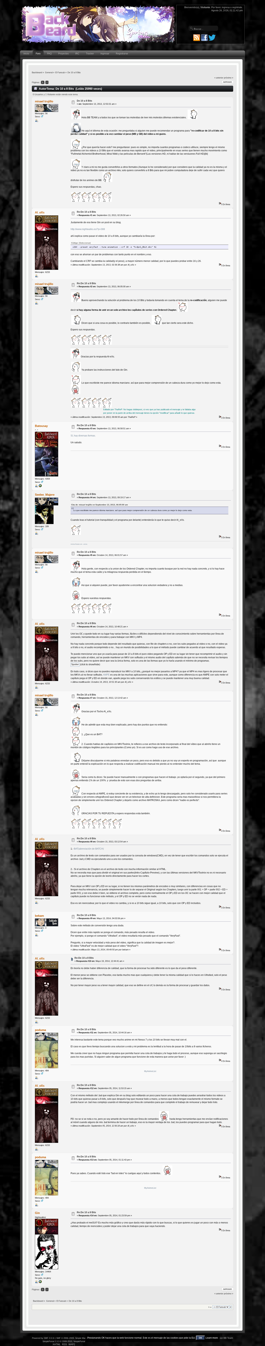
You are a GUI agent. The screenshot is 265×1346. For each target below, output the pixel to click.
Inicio (26, 53)
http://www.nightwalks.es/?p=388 (88, 229)
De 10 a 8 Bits (84, 100)
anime (85, 544)
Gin (37, 1213)
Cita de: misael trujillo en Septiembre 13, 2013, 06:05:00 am (99, 505)
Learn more (212, 1337)
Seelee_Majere (45, 494)
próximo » (228, 78)
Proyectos (63, 53)
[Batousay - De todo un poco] (40, 486)
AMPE (106, 674)
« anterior (218, 78)
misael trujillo (44, 101)
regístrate (237, 7)
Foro (38, 53)
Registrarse (122, 53)
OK (200, 1338)
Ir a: (210, 1307)
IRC (77, 53)
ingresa (226, 7)
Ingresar (104, 53)
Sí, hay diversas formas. (83, 435)
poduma (40, 1030)
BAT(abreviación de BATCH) (89, 848)
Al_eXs (39, 212)
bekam (39, 915)
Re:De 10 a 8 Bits (86, 212)
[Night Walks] (40, 1282)
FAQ (49, 53)
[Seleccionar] (85, 243)
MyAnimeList (150, 1071)
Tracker (90, 53)
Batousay (41, 425)
